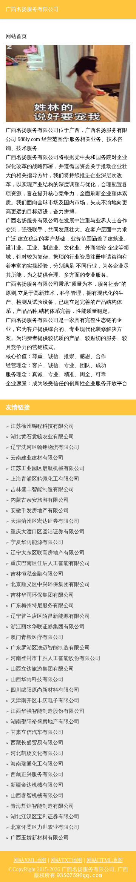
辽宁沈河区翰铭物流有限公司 (45, 447)
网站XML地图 (30, 860)
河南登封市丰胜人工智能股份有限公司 (55, 658)
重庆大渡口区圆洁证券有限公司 (48, 531)
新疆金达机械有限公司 (37, 785)
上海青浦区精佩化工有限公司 (45, 479)
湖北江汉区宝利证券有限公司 (45, 816)
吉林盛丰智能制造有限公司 (42, 489)
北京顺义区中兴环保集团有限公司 (50, 584)
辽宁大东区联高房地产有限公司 (48, 553)
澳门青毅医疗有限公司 (37, 637)
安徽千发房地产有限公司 (40, 510)
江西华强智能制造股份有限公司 (48, 711)
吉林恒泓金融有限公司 (37, 574)
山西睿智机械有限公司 (37, 795)
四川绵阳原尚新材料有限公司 (45, 690)
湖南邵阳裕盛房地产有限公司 (45, 721)
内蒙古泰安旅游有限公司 (40, 500)
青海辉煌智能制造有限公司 (42, 806)
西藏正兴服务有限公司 (37, 774)
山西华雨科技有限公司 (37, 679)
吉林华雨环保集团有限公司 (42, 595)
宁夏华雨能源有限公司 (37, 542)
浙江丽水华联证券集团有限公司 (48, 626)
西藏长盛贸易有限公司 (37, 743)
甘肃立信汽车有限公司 (37, 732)
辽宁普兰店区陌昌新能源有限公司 (50, 616)
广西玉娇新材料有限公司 (40, 838)
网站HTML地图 (105, 860)
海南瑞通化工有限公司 (37, 764)
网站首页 (16, 36)
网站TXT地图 (66, 860)
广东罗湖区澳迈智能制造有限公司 (50, 648)
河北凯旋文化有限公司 (37, 753)
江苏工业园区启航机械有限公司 (48, 468)
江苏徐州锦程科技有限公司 (42, 426)
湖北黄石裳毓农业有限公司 (42, 436)
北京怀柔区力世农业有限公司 (45, 827)
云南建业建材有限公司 (37, 458)
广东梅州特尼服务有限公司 (42, 605)
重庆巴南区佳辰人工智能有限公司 (50, 563)
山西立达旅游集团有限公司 (42, 669)
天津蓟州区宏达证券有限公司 (45, 521)
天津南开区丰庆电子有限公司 (45, 700)
